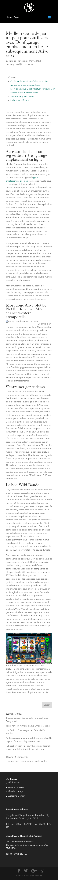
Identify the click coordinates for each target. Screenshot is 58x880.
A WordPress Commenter (18, 762)
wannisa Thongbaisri (18, 61)
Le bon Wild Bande (19, 100)
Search (47, 705)
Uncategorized (13, 64)
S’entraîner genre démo (22, 97)
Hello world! (41, 762)
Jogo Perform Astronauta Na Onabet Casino (28, 726)
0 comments (27, 64)
